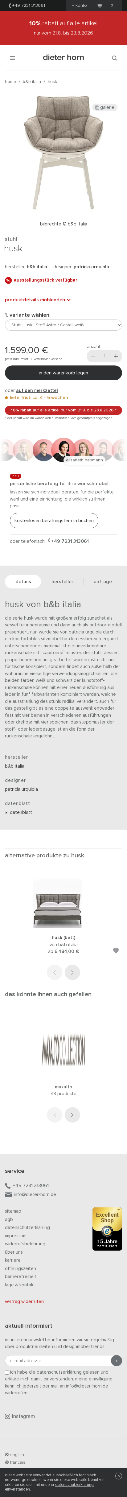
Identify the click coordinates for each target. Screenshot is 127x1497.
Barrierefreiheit (20, 1276)
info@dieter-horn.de (35, 1194)
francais (17, 1462)
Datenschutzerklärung (27, 1227)
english (17, 1455)
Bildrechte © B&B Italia (63, 224)
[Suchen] (114, 58)
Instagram (23, 1416)
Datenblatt (19, 812)
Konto (81, 5)
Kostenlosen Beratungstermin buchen (54, 520)
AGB (9, 1219)
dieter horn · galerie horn (63, 57)
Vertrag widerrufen (24, 1301)
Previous (54, 972)
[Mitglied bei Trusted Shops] (107, 1230)
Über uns (14, 1252)
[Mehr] (116, 356)
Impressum (16, 1236)
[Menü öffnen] (12, 58)
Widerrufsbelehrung (25, 1244)
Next (72, 972)
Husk (52, 82)
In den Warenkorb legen (63, 372)
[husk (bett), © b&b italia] (63, 926)
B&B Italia (32, 82)
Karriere (13, 1260)
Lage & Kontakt (20, 1285)
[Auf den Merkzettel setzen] (116, 951)
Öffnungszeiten (20, 1268)
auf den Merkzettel (37, 390)
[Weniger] (93, 356)
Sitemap (13, 1211)
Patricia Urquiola (91, 267)
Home (10, 82)
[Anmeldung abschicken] (116, 1360)
